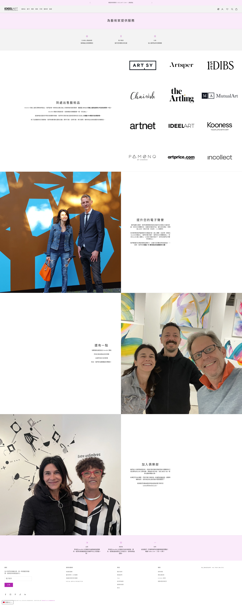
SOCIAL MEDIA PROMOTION (74, 581)
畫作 (28, 9)
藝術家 (46, 9)
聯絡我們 (119, 575)
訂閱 (8, 584)
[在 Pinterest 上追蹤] (15, 594)
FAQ (118, 578)
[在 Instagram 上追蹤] (10, 594)
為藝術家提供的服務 (72, 578)
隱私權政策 (161, 575)
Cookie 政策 (162, 578)
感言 (118, 587)
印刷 (41, 9)
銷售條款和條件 (162, 581)
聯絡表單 (147, 483)
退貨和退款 (120, 581)
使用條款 (160, 571)
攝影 (32, 9)
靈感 (50, 9)
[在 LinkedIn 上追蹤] (25, 594)
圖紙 (36, 9)
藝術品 (24, 9)
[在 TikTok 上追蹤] (20, 594)
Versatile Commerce (48, 600)
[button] (7, 602)
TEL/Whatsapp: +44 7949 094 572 (212, 567)
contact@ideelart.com (150, 485)
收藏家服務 (69, 571)
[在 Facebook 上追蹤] (5, 594)
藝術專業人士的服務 (72, 575)
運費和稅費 (120, 584)
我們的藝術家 (161, 477)
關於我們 (119, 571)
